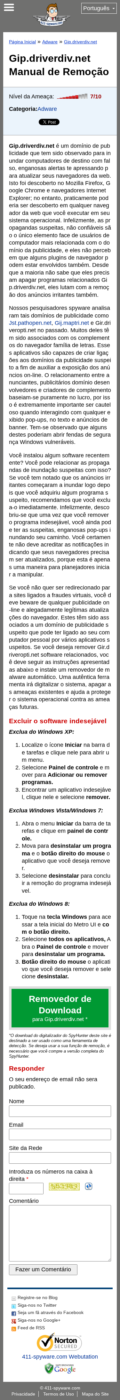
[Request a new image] (88, 1186)
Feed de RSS (31, 1327)
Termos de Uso (58, 1393)
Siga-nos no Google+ (39, 1320)
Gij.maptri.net (72, 323)
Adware (50, 41)
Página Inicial (22, 41)
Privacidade (23, 1393)
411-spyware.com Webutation (60, 1357)
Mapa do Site (95, 1393)
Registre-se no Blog (38, 1297)
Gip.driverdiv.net (80, 41)
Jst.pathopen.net (30, 323)
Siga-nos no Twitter (37, 1305)
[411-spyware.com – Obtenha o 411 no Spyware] (51, 14)
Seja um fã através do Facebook (51, 1312)
